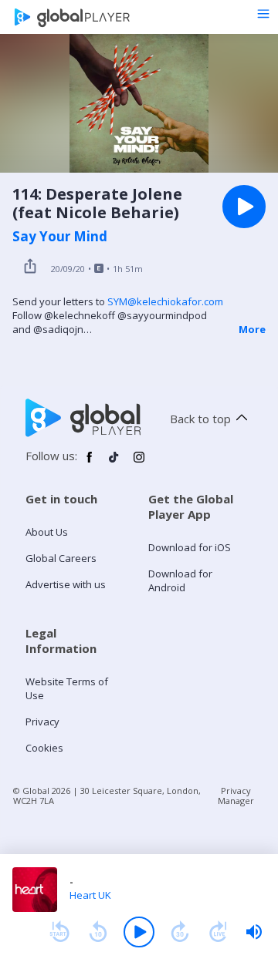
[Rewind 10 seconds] (98, 932)
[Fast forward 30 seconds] (179, 932)
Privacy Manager (236, 796)
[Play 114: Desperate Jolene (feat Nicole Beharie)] (244, 206)
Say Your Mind (59, 236)
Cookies (44, 748)
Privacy (42, 721)
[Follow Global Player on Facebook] (89, 463)
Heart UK (90, 895)
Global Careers (61, 558)
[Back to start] (59, 932)
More (252, 329)
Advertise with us (65, 584)
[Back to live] (218, 932)
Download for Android (180, 580)
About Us (46, 532)
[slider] (254, 932)
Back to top (200, 418)
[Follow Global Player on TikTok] (114, 463)
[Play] (139, 932)
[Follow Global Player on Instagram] (139, 463)
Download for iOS (189, 547)
